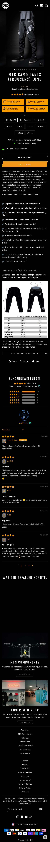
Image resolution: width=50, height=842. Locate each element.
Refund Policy (25, 788)
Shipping (15, 89)
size (25, 116)
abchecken (25, 674)
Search (25, 761)
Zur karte (25, 722)
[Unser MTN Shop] (25, 693)
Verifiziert (23, 423)
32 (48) (30, 126)
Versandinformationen (25, 354)
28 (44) (9, 126)
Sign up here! (29, 347)
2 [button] (21, 565)
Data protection (25, 772)
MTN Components (25, 734)
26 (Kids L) (39, 120)
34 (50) (41, 126)
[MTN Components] (25, 645)
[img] (8, 436)
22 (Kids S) (11, 120)
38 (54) (30, 133)
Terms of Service (25, 784)
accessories (25, 749)
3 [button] (25, 565)
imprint (25, 765)
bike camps (25, 753)
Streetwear (25, 742)
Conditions (25, 768)
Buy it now (24, 164)
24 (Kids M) (25, 120)
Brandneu (25, 730)
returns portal (25, 780)
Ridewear (25, 738)
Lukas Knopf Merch (25, 745)
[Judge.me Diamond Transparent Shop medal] (24, 414)
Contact (25, 792)
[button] (17, 94)
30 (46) (20, 126)
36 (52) (20, 133)
